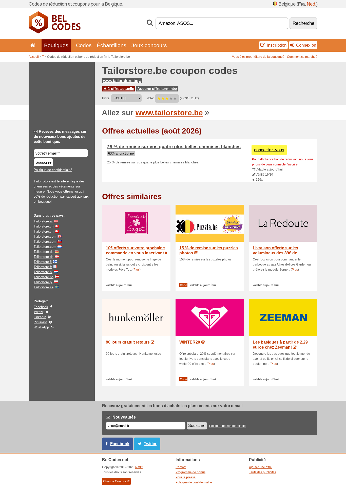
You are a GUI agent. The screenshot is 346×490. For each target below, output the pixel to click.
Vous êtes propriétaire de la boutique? (258, 57)
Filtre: (106, 98)
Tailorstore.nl (43, 272)
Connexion (305, 45)
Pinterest (40, 322)
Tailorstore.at (43, 221)
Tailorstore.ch (43, 226)
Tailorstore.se (43, 287)
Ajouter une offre (260, 467)
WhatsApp (41, 327)
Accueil (34, 57)
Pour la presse (186, 477)
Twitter (38, 312)
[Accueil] (32, 45)
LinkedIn (40, 317)
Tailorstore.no (43, 277)
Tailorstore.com (45, 236)
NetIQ (139, 467)
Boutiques (56, 45)
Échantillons (111, 45)
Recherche (303, 23)
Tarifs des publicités (262, 472)
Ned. (311, 4)
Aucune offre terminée (157, 88)
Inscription (275, 45)
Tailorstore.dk (43, 257)
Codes (84, 45)
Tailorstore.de (43, 252)
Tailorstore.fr (43, 267)
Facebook (41, 307)
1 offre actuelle (120, 88)
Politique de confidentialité (53, 170)
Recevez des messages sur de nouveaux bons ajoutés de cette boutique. (60, 136)
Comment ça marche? (302, 57)
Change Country (114, 481)
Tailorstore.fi (43, 262)
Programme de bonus (190, 472)
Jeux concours (149, 45)
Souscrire (43, 162)
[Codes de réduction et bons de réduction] (55, 32)
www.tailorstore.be (120, 81)
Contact (181, 467)
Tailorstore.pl (43, 282)
